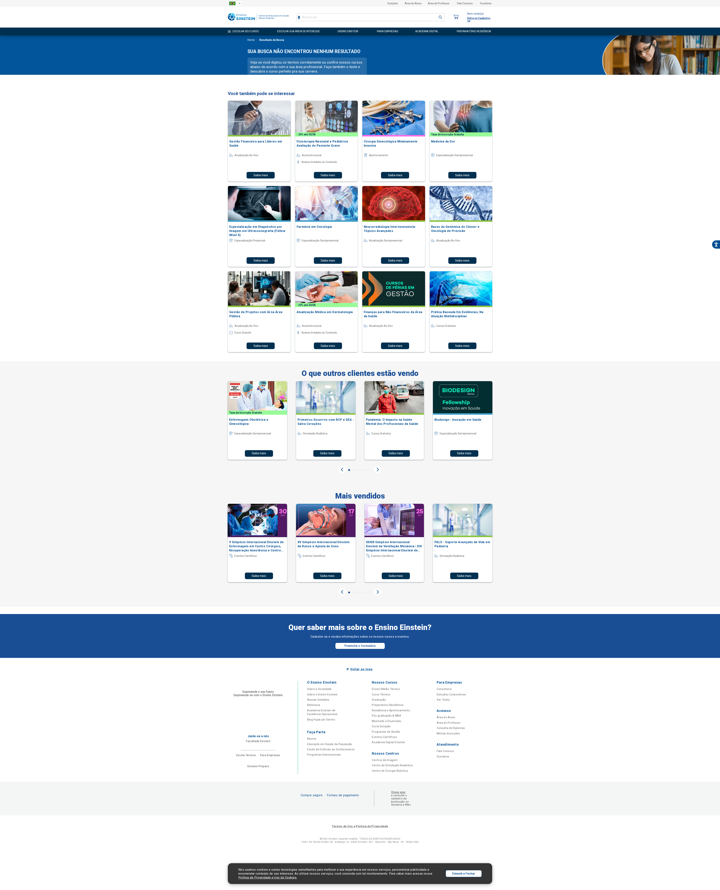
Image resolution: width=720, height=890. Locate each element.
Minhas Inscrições (448, 733)
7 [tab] (369, 470)
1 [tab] (349, 470)
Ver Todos (443, 699)
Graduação (379, 699)
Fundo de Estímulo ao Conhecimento (331, 749)
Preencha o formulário (360, 646)
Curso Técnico (381, 694)
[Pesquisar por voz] (299, 17)
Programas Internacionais (324, 754)
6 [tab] (366, 470)
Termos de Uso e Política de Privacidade (360, 826)
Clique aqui (398, 792)
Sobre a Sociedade (319, 689)
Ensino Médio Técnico (386, 689)
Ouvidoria (485, 3)
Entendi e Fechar (463, 873)
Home (251, 39)
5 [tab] (363, 470)
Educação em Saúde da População (329, 744)
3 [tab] (356, 470)
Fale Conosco (465, 3)
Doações (393, 3)
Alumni (311, 738)
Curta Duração (381, 726)
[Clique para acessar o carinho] (456, 17)
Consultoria (444, 689)
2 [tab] (352, 470)
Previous (342, 469)
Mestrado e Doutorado (386, 721)
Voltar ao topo (361, 669)
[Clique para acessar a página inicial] (258, 21)
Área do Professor (439, 3)
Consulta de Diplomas (451, 728)
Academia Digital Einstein (388, 742)
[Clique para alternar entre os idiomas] (235, 3)
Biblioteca (313, 704)
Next (378, 469)
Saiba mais (261, 175)
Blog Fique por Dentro (321, 719)
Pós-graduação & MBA (386, 715)
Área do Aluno (413, 3)
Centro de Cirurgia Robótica (390, 770)
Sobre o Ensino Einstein (322, 694)
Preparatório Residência (387, 704)
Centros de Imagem (385, 760)
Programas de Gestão (386, 731)
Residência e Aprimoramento (391, 710)
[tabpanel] (257, 420)
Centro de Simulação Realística (392, 765)
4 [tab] (359, 470)
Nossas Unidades (318, 699)
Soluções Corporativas (451, 694)
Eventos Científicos (384, 737)
